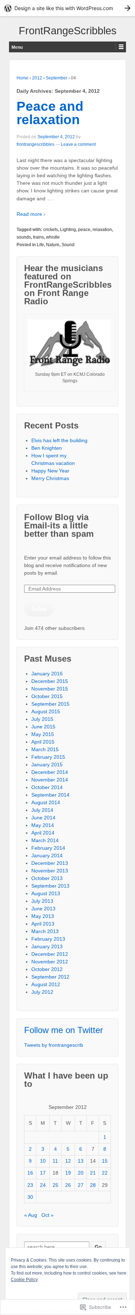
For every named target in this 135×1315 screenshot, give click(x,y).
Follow (39, 608)
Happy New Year (50, 471)
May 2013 (42, 916)
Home (22, 77)
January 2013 (47, 946)
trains (38, 237)
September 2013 (50, 886)
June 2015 (43, 727)
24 (43, 1185)
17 (43, 1173)
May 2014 (42, 825)
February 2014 (48, 848)
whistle (53, 237)
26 (68, 1185)
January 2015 (47, 764)
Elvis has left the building (60, 440)
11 (55, 1161)
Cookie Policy (24, 1279)
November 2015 (49, 689)
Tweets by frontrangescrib (53, 1045)
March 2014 (45, 840)
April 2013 (42, 924)
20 (81, 1173)
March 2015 (45, 749)
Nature (52, 244)
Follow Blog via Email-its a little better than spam (59, 525)
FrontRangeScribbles (68, 30)
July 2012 (42, 992)
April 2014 (42, 833)
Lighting (68, 229)
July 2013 (42, 901)
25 (55, 1185)
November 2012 (49, 962)
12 (68, 1161)
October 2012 (47, 969)
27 (81, 1185)
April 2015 (42, 742)
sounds (24, 237)
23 (30, 1185)
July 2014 (42, 810)
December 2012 (49, 954)
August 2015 (45, 711)
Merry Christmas (50, 478)
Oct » (47, 1215)
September (56, 77)
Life (40, 244)
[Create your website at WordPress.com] (67, 8)
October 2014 (47, 787)
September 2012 (50, 977)
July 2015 (42, 719)
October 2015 (47, 696)
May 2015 (42, 734)
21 (93, 1173)
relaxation (102, 229)
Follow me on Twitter (63, 1030)
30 (30, 1197)
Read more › (31, 214)
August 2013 (45, 893)
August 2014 (45, 802)
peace (84, 229)
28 (93, 1185)
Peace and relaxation (50, 113)
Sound (68, 244)
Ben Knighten (46, 448)
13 (81, 1161)
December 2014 (49, 772)
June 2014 (43, 817)
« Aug (30, 1215)
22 (105, 1173)
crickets (50, 229)
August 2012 (45, 984)
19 (68, 1173)
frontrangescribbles (35, 144)
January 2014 (47, 855)
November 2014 (49, 780)
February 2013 (48, 939)
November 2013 (49, 871)
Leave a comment (78, 144)
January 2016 (47, 673)
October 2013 (47, 878)
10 (43, 1161)
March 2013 (45, 931)
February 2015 (48, 757)
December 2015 (49, 681)
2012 (37, 77)
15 (105, 1161)
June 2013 (43, 908)
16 (30, 1173)
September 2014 (50, 795)
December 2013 (49, 863)
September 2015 (50, 704)
